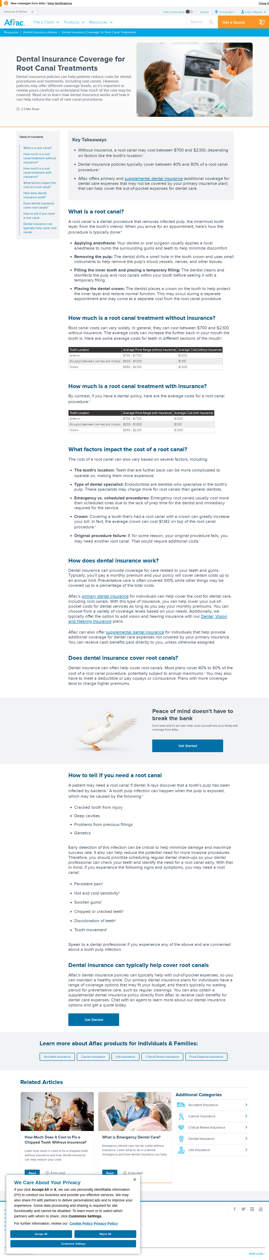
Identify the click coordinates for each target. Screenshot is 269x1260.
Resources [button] (98, 22)
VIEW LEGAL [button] (256, 1253)
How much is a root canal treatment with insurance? (37, 172)
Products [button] (72, 22)
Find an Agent (226, 12)
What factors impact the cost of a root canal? (39, 185)
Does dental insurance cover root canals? (38, 205)
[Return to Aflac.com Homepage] (15, 22)
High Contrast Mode (174, 12)
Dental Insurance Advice (40, 32)
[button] (253, 11)
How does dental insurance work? (35, 195)
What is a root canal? (37, 148)
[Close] (134, 1179)
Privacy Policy (106, 1223)
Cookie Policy (81, 1223)
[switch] (189, 12)
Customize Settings (73, 1243)
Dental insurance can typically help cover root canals (40, 228)
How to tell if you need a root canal (39, 215)
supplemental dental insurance (154, 178)
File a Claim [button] (43, 22)
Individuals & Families (15, 11)
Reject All (105, 1234)
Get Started (188, 746)
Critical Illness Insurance (162, 1056)
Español (204, 12)
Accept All (41, 1234)
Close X (264, 3)
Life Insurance (125, 1056)
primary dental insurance (105, 596)
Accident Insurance (57, 1056)
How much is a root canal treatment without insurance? (39, 158)
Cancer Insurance (93, 1056)
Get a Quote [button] (234, 22)
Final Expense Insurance (206, 1056)
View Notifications (59, 3)
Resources (11, 32)
